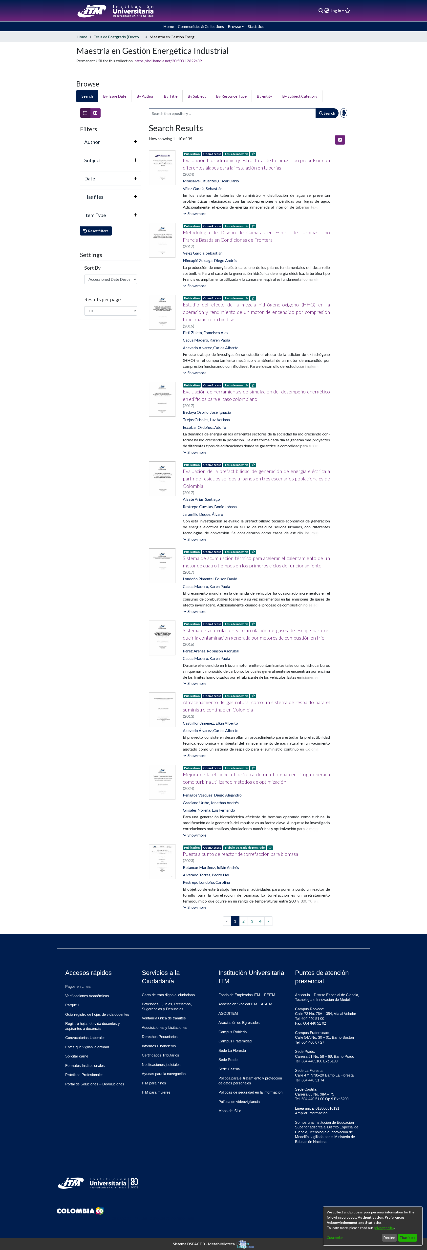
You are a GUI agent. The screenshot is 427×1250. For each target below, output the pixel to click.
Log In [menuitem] (336, 10)
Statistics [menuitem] (256, 26)
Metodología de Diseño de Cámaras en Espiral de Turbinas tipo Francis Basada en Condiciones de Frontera (256, 236)
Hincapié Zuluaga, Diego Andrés (210, 260)
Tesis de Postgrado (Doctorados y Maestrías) (118, 36)
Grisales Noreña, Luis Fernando (209, 810)
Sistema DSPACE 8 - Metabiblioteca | (205, 1243)
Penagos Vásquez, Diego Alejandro (212, 795)
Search (329, 113)
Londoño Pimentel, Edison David (210, 578)
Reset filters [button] (97, 230)
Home (82, 36)
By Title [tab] (170, 96)
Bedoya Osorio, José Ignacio (207, 412)
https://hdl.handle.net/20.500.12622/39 (168, 60)
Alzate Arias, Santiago (201, 499)
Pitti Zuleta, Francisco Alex (205, 332)
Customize (335, 1237)
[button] (195, 213)
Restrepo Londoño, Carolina (206, 882)
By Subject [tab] (197, 96)
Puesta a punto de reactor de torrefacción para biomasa (240, 854)
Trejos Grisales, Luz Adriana (206, 419)
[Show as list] (85, 113)
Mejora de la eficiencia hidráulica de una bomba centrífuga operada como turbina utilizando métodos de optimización (256, 778)
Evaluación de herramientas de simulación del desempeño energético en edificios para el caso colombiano (256, 395)
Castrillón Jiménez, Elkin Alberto (210, 723)
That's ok (407, 1237)
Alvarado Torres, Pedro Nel (206, 874)
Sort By (92, 268)
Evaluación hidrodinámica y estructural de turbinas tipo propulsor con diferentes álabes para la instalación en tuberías (256, 164)
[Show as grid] (95, 113)
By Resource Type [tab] (231, 96)
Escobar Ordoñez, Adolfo (204, 427)
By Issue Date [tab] (114, 96)
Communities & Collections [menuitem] (201, 26)
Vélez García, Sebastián (202, 188)
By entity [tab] (264, 96)
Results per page (102, 299)
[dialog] (372, 1226)
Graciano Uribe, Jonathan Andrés (211, 802)
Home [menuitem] (168, 26)
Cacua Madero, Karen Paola (206, 340)
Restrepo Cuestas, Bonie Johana (210, 506)
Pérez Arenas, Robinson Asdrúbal (211, 650)
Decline (389, 1237)
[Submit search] (321, 11)
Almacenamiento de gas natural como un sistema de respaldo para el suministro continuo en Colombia (256, 705)
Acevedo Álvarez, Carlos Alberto (210, 347)
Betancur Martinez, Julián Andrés (211, 867)
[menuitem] (327, 11)
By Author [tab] (145, 96)
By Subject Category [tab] (299, 96)
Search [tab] (87, 96)
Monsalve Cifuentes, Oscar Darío (211, 180)
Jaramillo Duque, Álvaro (203, 514)
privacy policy (384, 1228)
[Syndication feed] (340, 140)
